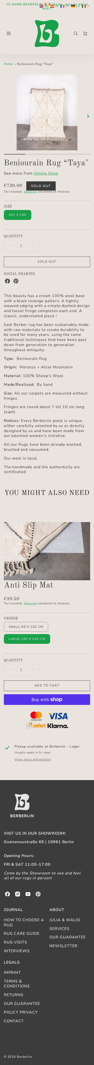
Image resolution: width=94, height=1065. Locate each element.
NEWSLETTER (63, 946)
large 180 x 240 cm (27, 639)
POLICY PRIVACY (21, 1012)
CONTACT (14, 1021)
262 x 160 (18, 215)
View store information (32, 760)
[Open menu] (8, 33)
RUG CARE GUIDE (22, 933)
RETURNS (14, 995)
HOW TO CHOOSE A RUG (24, 922)
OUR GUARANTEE (67, 937)
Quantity (13, 236)
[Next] (87, 116)
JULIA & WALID (64, 920)
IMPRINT (12, 972)
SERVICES (59, 928)
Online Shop (46, 173)
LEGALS (12, 962)
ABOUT (56, 909)
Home (8, 64)
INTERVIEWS (17, 951)
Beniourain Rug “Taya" (35, 64)
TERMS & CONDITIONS (17, 984)
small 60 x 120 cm (26, 627)
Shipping (30, 192)
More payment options (47, 721)
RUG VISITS (15, 942)
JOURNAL (13, 909)
